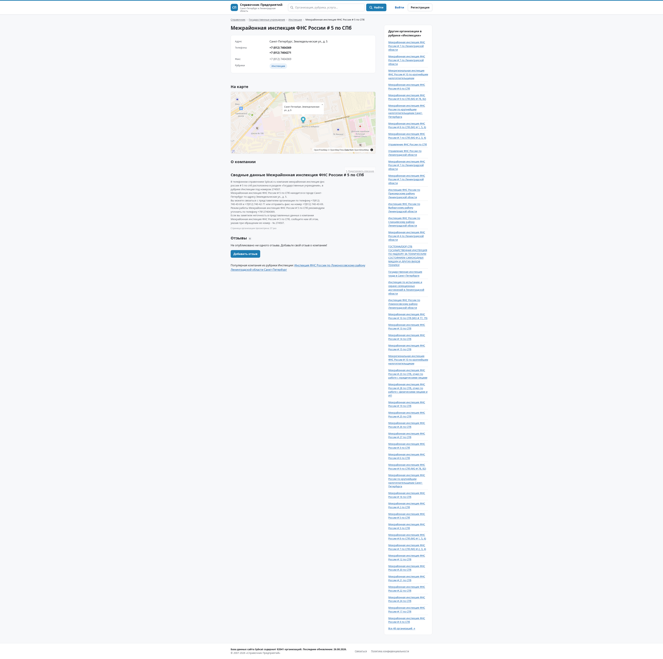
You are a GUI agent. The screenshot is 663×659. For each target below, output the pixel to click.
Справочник (238, 19)
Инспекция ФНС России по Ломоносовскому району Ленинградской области (404, 303)
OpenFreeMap (321, 149)
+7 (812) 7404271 (280, 53)
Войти (399, 7)
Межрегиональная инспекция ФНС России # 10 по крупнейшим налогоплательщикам (408, 74)
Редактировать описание (360, 171)
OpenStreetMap (361, 149)
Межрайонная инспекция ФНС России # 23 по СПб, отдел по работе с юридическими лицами (407, 374)
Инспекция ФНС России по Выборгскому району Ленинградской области (404, 207)
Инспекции (295, 19)
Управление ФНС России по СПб (407, 144)
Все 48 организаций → (401, 628)
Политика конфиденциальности (390, 651)
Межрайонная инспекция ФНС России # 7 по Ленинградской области (406, 46)
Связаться (361, 651)
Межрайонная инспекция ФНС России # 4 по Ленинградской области (406, 236)
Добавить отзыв (245, 254)
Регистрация (420, 7)
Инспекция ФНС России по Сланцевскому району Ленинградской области (404, 221)
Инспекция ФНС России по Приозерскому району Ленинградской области (404, 193)
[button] (303, 120)
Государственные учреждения (267, 19)
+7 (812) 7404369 (280, 48)
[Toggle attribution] (372, 150)
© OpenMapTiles (336, 149)
